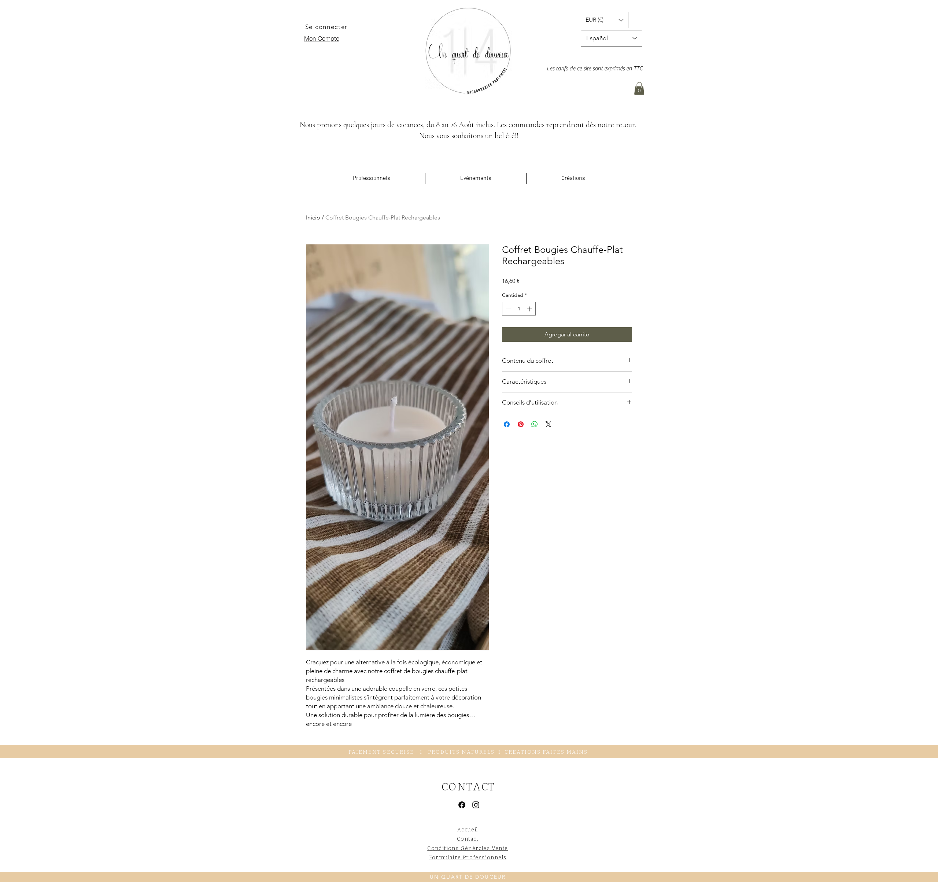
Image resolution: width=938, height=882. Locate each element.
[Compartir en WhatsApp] (534, 424)
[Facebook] (461, 804)
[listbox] (604, 20)
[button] (604, 20)
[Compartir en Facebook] (506, 424)
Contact (468, 839)
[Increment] (530, 308)
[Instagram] (475, 804)
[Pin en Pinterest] (520, 424)
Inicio (313, 217)
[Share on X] (548, 424)
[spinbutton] (518, 308)
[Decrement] (507, 308)
